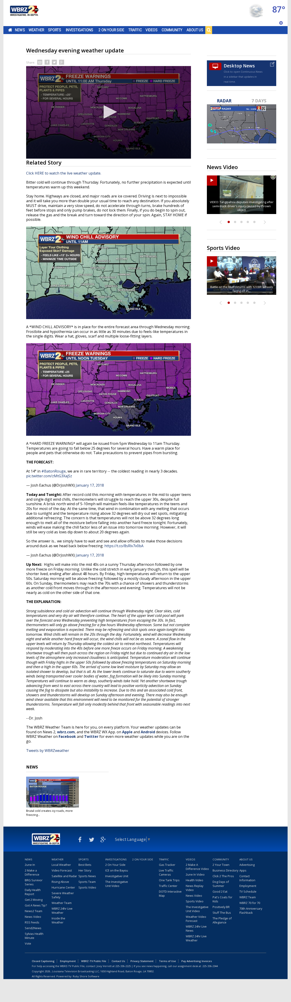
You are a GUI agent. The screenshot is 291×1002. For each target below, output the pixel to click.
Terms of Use (167, 961)
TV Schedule (247, 891)
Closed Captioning (43, 961)
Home (10, 30)
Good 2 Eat (220, 891)
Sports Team (87, 882)
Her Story (84, 870)
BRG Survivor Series (34, 882)
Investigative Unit (116, 876)
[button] (109, 112)
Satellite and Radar (64, 876)
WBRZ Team (247, 897)
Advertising (247, 865)
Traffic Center (168, 886)
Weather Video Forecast (196, 919)
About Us (195, 30)
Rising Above (60, 882)
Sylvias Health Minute (34, 936)
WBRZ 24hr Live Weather (62, 910)
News (20, 30)
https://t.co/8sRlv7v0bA (123, 545)
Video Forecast (62, 870)
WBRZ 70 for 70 (249, 903)
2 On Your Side (111, 30)
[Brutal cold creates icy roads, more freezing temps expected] (52, 792)
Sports (54, 30)
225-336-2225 (123, 966)
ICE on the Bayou (116, 870)
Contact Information (247, 878)
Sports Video (87, 887)
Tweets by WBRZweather (47, 750)
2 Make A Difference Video (197, 867)
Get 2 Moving (34, 900)
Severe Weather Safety (63, 895)
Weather (36, 30)
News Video (33, 917)
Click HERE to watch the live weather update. (63, 173)
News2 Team (33, 911)
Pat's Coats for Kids (222, 899)
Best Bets (84, 865)
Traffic (135, 30)
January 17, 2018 (90, 485)
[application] (108, 112)
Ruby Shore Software (86, 976)
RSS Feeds (32, 922)
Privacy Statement (141, 961)
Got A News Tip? (36, 905)
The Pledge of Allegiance (222, 920)
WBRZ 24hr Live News (196, 928)
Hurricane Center (63, 887)
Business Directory (225, 870)
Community (172, 30)
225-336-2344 (210, 966)
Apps (242, 870)
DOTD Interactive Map (170, 893)
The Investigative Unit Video (116, 884)
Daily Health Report (33, 892)
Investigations (79, 30)
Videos (152, 30)
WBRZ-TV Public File (93, 961)
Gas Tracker (167, 865)
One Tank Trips (169, 880)
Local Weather (61, 865)
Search (209, 30)
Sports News (87, 876)
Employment (247, 886)
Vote (28, 943)
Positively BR (221, 907)
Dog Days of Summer (221, 884)
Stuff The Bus (222, 913)
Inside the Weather (58, 920)
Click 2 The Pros (223, 876)
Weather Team (62, 903)
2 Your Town (221, 865)
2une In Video (195, 874)
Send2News (33, 928)
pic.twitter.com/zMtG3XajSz (49, 475)
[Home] (24, 13)
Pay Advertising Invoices (196, 961)
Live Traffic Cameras (166, 872)
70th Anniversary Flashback (250, 910)
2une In (30, 865)
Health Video (194, 880)
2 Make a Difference (32, 872)
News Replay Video (194, 888)
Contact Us (118, 961)
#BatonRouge (53, 471)
